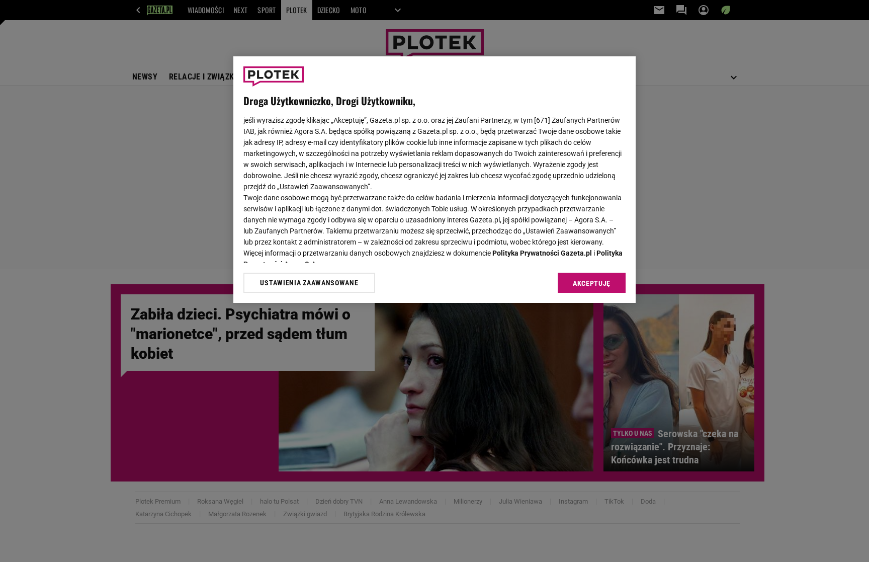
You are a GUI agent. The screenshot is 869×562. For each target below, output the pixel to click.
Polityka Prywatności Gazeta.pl (542, 253)
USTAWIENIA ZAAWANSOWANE (309, 283)
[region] (434, 179)
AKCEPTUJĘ (592, 283)
